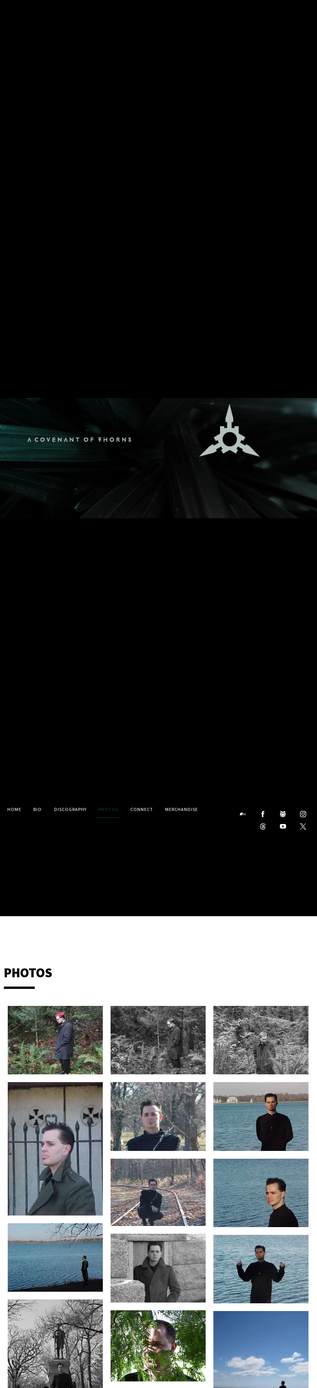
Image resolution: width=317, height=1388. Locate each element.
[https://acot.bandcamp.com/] (243, 814)
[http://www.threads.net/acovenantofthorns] (263, 826)
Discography (70, 809)
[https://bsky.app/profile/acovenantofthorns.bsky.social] (283, 814)
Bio (37, 809)
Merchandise (181, 809)
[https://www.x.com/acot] (303, 826)
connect (141, 809)
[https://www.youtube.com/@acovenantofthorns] (283, 826)
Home (14, 809)
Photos (108, 809)
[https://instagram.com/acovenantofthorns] (303, 814)
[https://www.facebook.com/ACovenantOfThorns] (263, 814)
